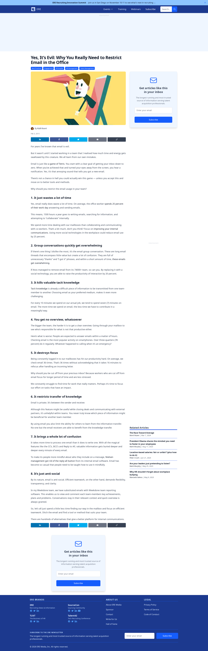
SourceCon (73, 605)
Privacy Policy (150, 604)
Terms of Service (151, 609)
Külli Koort (42, 128)
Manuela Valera (136, 477)
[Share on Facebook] (59, 139)
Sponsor (110, 609)
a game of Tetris (56, 163)
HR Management (71, 68)
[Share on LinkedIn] (40, 139)
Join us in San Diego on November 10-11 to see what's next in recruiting (104, 2)
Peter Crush (134, 458)
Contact (109, 614)
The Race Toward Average (142, 432)
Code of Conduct (151, 614)
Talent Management (87, 68)
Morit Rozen (134, 435)
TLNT (32, 615)
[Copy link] (117, 139)
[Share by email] (97, 139)
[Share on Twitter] (78, 139)
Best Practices (36, 68)
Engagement (48, 68)
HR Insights (59, 68)
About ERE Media (113, 604)
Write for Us (111, 619)
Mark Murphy (135, 446)
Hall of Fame (111, 624)
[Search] (174, 9)
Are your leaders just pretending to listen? (150, 463)
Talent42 (72, 615)
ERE (32, 605)
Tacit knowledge (39, 288)
